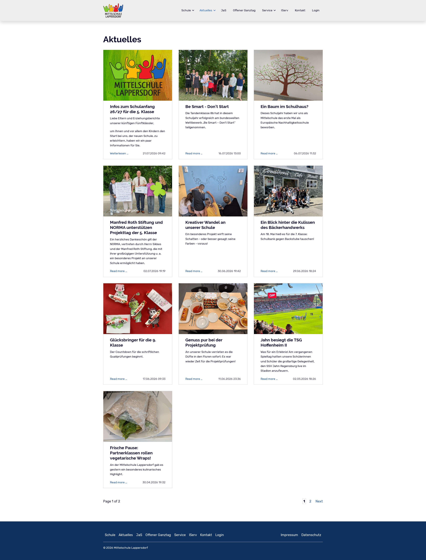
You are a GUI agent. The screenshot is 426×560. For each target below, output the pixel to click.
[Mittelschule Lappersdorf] (113, 10)
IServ (284, 10)
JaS (223, 10)
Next (319, 501)
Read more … (195, 154)
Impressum (289, 535)
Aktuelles (206, 10)
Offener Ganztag (244, 10)
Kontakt (300, 10)
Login (316, 10)
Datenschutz (311, 535)
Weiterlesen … (122, 154)
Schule (186, 10)
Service (267, 10)
